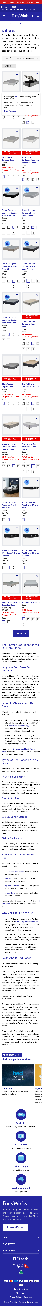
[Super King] (3, 227)
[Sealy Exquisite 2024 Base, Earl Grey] (11, 583)
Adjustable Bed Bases (13, 776)
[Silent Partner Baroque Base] (11, 138)
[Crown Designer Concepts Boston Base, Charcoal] (11, 195)
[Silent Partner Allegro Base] (11, 81)
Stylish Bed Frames (12, 838)
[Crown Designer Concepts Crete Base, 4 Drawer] (11, 425)
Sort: (19, 58)
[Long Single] (8, 233)
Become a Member (15, 1227)
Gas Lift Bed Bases (11, 798)
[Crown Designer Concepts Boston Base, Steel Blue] (11, 302)
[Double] (8, 117)
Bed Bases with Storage (14, 817)
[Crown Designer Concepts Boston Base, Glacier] (31, 195)
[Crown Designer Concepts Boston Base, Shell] (11, 249)
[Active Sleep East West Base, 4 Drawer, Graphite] (31, 535)
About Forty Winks (10, 1250)
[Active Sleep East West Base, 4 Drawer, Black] (31, 487)
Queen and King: (12, 886)
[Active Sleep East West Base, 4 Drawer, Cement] (11, 535)
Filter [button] (6, 58)
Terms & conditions (21, 1289)
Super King (10, 893)
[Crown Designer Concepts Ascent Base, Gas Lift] (31, 81)
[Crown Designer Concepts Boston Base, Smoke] (31, 249)
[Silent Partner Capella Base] (11, 365)
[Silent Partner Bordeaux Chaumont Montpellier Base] (31, 138)
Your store (19, 9)
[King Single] (13, 117)
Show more (21, 633)
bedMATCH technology (19, 725)
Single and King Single (14, 871)
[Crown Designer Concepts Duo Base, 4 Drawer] (11, 487)
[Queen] (3, 117)
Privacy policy (21, 1293)
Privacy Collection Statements (21, 1297)
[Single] (18, 117)
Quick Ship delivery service (26, 922)
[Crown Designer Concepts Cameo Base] (31, 302)
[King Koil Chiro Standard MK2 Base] (31, 365)
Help (5, 1237)
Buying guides (9, 1244)
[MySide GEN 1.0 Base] (31, 583)
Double (8, 878)
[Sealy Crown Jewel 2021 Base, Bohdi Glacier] (31, 425)
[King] (23, 122)
